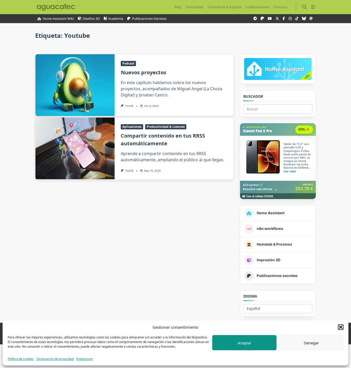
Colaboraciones (257, 7)
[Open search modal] (304, 7)
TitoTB (129, 106)
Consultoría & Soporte (225, 7)
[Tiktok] (296, 18)
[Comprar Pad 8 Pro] (278, 161)
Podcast (128, 63)
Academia (115, 18)
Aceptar (244, 342)
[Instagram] (290, 18)
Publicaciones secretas (149, 18)
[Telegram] (255, 18)
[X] (277, 18)
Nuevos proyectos (143, 72)
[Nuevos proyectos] (75, 85)
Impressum (84, 359)
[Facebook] (284, 18)
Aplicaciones (132, 126)
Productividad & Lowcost (166, 126)
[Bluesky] (304, 18)
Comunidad (195, 7)
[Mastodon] (311, 18)
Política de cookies (21, 359)
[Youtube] (270, 18)
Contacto (280, 7)
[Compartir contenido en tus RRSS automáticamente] (75, 148)
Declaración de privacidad (55, 359)
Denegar (311, 342)
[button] (340, 327)
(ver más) (289, 171)
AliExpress (251, 185)
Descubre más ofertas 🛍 (260, 189)
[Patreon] (262, 18)
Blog (177, 7)
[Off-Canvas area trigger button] (313, 7)
